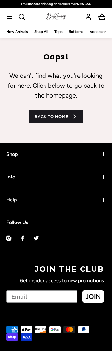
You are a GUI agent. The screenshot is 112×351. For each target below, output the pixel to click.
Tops (58, 31)
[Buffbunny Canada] (56, 16)
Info (10, 177)
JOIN (93, 296)
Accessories (100, 31)
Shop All (41, 31)
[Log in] (88, 16)
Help (11, 200)
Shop (12, 154)
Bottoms (76, 31)
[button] (10, 16)
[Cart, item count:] (102, 16)
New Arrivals (17, 31)
